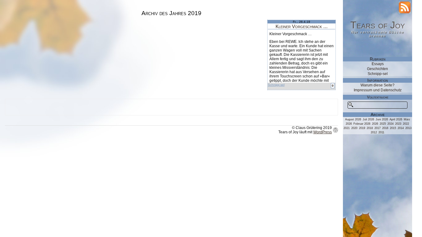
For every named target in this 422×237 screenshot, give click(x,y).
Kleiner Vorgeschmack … (302, 26)
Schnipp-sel (276, 84)
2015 (393, 128)
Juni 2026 (382, 119)
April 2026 (396, 119)
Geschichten (377, 69)
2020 (354, 128)
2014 (401, 128)
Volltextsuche (377, 97)
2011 (381, 132)
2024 (390, 123)
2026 (375, 123)
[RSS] (405, 7)
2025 (383, 123)
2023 (398, 123)
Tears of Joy (377, 25)
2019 (362, 128)
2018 (370, 128)
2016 (385, 128)
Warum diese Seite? (378, 85)
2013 (408, 128)
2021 (347, 128)
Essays (378, 64)
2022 (406, 123)
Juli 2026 (368, 119)
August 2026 (353, 119)
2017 (377, 128)
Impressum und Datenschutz (378, 90)
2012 (374, 132)
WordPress (322, 132)
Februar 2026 (361, 123)
